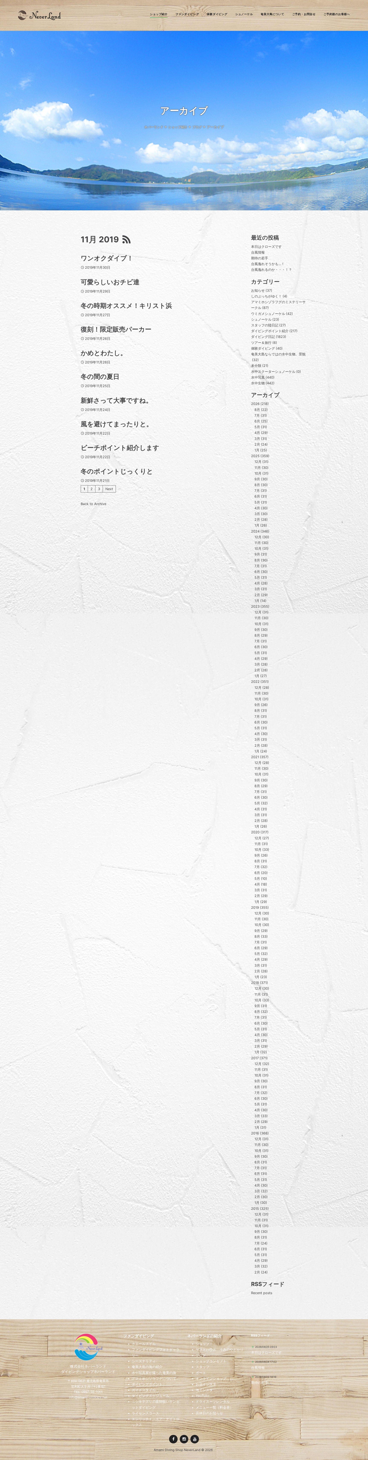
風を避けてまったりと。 (117, 424)
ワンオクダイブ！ (107, 258)
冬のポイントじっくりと (117, 471)
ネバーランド (153, 127)
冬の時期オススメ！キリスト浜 (126, 305)
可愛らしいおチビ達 (110, 282)
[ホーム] (39, 19)
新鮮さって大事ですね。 (116, 400)
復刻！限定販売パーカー (116, 329)
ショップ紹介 (177, 127)
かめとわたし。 (104, 353)
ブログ (197, 127)
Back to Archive (93, 504)
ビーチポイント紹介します (120, 447)
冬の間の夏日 (100, 376)
